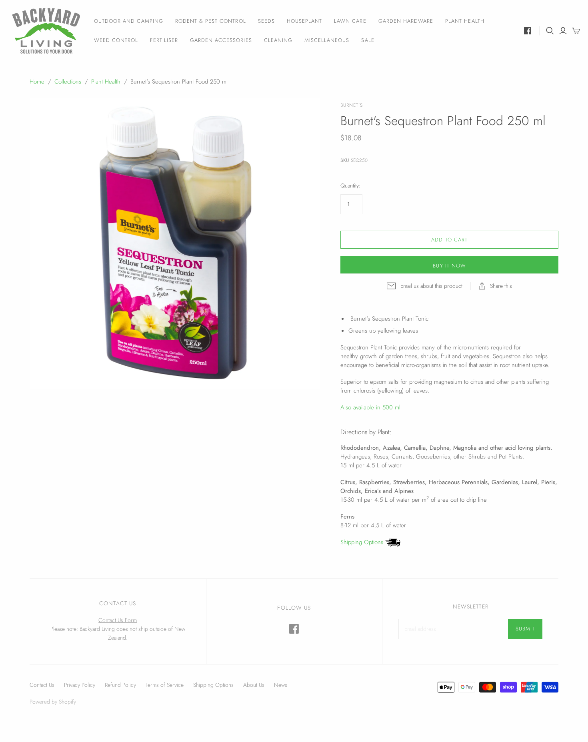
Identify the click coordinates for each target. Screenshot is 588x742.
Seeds (266, 21)
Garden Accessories (221, 40)
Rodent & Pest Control (210, 21)
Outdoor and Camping (128, 21)
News (280, 685)
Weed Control (116, 40)
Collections (67, 81)
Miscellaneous (327, 40)
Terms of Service (165, 685)
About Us (253, 685)
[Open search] (550, 31)
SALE (367, 40)
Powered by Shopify (53, 702)
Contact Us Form (117, 620)
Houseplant (304, 21)
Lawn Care (350, 21)
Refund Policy (120, 685)
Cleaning (278, 40)
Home (37, 81)
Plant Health (464, 21)
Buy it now (449, 265)
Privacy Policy (79, 685)
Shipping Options (362, 542)
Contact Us (42, 685)
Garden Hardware (406, 21)
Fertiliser (164, 40)
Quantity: (350, 185)
